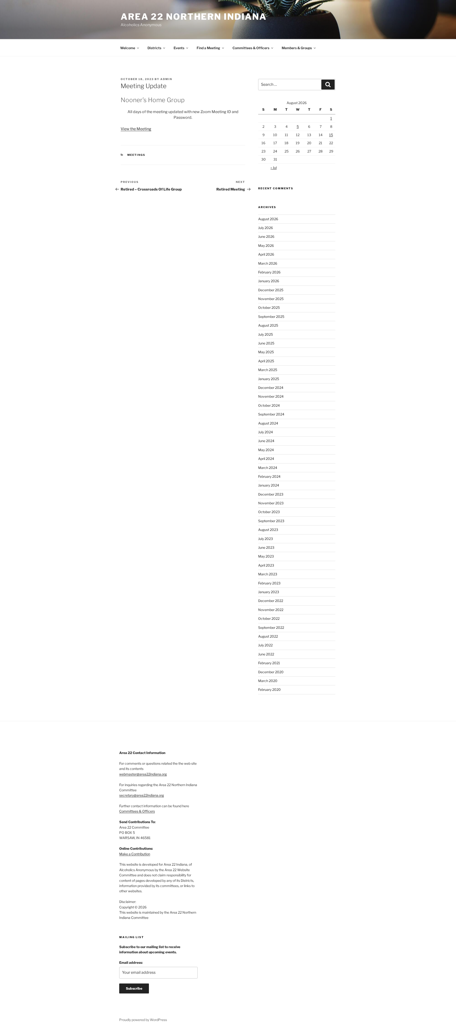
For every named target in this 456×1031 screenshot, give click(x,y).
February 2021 (269, 663)
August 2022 (268, 636)
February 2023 (269, 583)
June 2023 (266, 547)
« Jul (274, 168)
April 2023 (266, 565)
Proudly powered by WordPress (143, 1020)
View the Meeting (136, 129)
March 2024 (267, 468)
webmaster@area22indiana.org (143, 774)
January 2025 (268, 379)
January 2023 (268, 592)
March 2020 (267, 681)
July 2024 (265, 432)
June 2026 (266, 236)
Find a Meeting (208, 48)
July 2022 (265, 645)
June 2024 (266, 441)
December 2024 (270, 388)
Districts (154, 48)
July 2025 (265, 334)
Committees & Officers (251, 48)
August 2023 (268, 530)
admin (166, 79)
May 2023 (266, 556)
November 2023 (271, 503)
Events (179, 48)
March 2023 (267, 574)
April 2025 (266, 361)
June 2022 (266, 654)
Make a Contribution (134, 854)
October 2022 (269, 618)
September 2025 (271, 317)
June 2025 (266, 343)
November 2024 (271, 396)
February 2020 (269, 689)
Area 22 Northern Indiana (194, 16)
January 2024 (268, 485)
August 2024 (268, 423)
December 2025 (270, 290)
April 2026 (266, 254)
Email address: (131, 962)
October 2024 (269, 405)
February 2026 (269, 272)
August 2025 (268, 325)
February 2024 (269, 476)
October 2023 (269, 512)
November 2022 (270, 610)
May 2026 (266, 245)
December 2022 (270, 601)
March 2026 (267, 263)
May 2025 (266, 352)
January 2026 (268, 281)
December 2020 (271, 672)
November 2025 (271, 299)
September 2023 (271, 521)
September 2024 (271, 414)
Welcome (127, 48)
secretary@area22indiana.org (141, 795)
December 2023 (270, 494)
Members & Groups (297, 48)
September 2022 (271, 627)
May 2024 (266, 450)
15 (331, 135)
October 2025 (269, 307)
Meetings (136, 155)
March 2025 (267, 370)
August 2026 (268, 219)
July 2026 (265, 228)
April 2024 (266, 459)
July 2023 (265, 539)
